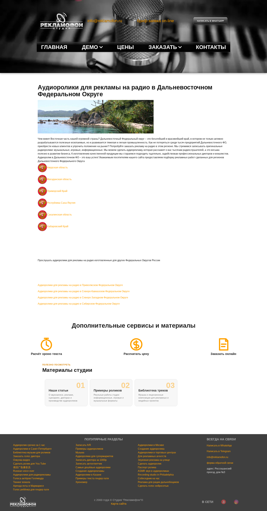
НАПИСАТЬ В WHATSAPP (210, 21)
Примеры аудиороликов (89, 448)
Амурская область (57, 167)
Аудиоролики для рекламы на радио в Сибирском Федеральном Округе (79, 303)
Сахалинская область (59, 214)
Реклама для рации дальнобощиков (158, 482)
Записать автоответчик (89, 463)
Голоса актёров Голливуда (28, 478)
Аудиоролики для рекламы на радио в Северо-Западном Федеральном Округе (83, 297)
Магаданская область (59, 179)
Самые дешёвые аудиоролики (93, 467)
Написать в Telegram (219, 451)
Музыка (80, 452)
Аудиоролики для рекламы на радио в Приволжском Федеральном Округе (80, 285)
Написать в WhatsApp (219, 445)
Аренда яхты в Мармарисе (28, 485)
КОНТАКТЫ (211, 47)
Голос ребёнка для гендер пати (31, 489)
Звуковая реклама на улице (154, 460)
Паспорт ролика (147, 467)
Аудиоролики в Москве (151, 445)
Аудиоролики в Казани (88, 474)
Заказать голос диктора (26, 456)
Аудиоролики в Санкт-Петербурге (32, 448)
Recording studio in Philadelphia (156, 474)
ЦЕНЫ (125, 47)
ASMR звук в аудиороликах (153, 471)
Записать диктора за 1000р (91, 460)
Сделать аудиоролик (149, 463)
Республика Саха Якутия (61, 202)
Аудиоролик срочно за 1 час (29, 445)
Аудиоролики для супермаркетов (94, 456)
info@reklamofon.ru (104, 21)
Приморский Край (57, 191)
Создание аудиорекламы (90, 471)
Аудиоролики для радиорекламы (32, 474)
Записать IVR (83, 445)
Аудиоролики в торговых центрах (157, 452)
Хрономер (81, 482)
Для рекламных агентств (152, 456)
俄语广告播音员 (21, 467)
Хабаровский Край (57, 226)
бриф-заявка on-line (155, 21)
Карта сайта (118, 503)
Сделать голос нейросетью (153, 485)
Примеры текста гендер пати (92, 478)
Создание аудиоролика (151, 448)
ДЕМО (90, 47)
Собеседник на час (149, 478)
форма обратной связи (220, 463)
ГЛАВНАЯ (54, 47)
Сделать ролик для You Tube (29, 463)
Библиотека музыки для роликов (31, 452)
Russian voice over (23, 471)
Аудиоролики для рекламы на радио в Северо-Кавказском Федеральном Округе (84, 291)
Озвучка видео (21, 460)
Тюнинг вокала (21, 482)
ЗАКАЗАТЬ (162, 47)
